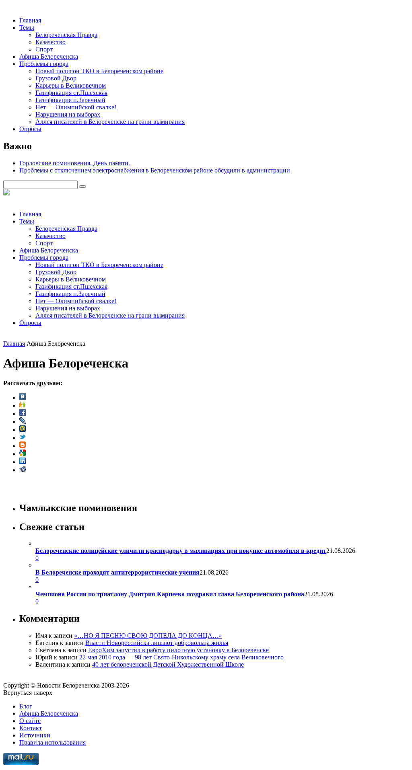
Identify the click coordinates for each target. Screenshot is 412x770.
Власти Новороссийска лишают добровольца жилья (156, 642)
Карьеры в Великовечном (70, 85)
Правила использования (52, 742)
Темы (26, 27)
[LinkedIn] (22, 461)
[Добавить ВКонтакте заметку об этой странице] (22, 397)
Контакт (30, 728)
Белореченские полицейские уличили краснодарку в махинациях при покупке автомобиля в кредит (180, 550)
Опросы (30, 128)
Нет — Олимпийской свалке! (75, 107)
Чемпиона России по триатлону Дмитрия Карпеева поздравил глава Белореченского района (169, 594)
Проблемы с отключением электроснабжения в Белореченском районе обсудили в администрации (154, 170)
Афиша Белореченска (48, 56)
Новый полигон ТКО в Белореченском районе (99, 71)
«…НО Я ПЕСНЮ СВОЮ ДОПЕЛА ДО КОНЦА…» (148, 635)
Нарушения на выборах (67, 114)
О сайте (30, 720)
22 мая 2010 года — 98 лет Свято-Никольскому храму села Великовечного (181, 657)
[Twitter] (22, 437)
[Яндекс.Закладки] (22, 469)
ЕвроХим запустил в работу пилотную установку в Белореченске (178, 650)
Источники (34, 735)
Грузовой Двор (55, 78)
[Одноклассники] (22, 405)
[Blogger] (22, 445)
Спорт (44, 49)
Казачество (50, 42)
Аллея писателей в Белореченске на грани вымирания (110, 121)
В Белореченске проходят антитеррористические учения (117, 572)
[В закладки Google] (22, 453)
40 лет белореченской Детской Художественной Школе (168, 664)
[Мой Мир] (22, 429)
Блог (25, 706)
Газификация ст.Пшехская (71, 92)
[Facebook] (22, 413)
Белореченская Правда (66, 34)
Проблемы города (43, 63)
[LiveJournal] (22, 421)
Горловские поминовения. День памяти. (74, 163)
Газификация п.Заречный (70, 100)
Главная (30, 20)
